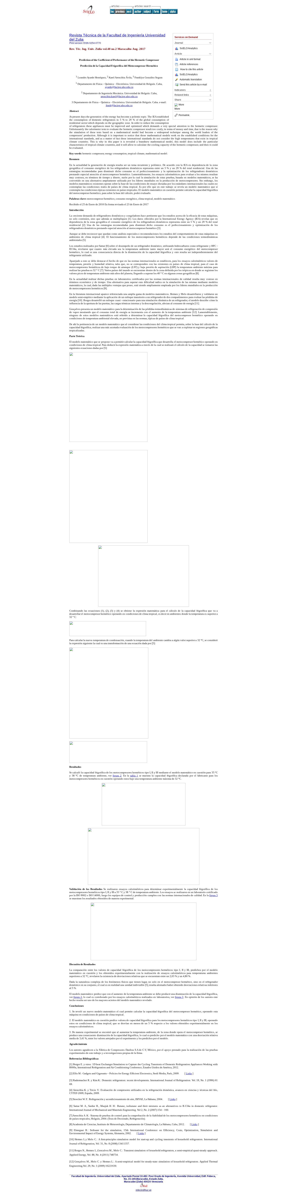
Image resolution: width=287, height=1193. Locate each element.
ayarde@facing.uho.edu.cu (119, 87)
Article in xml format (190, 59)
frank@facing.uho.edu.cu (119, 105)
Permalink (184, 115)
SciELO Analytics (189, 48)
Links (189, 1073)
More (181, 104)
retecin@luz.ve (144, 1190)
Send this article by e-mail (193, 84)
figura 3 (213, 895)
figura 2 (117, 775)
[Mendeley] (177, 104)
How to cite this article (191, 69)
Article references (189, 64)
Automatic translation (191, 79)
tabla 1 (134, 775)
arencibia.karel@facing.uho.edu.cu (119, 96)
